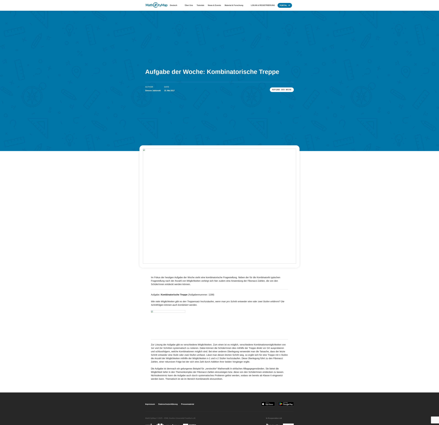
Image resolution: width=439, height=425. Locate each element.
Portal (283, 5)
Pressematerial (187, 404)
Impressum (150, 404)
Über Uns (189, 5)
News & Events (214, 5)
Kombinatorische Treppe (174, 294)
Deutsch (173, 5)
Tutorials (200, 5)
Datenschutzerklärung (168, 404)
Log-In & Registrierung (263, 5)
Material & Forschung (234, 5)
